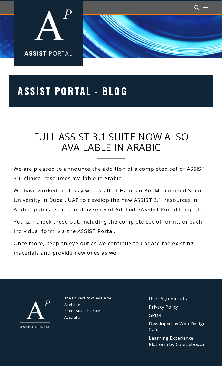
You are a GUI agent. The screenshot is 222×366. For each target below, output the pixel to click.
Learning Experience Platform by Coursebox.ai (176, 341)
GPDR (155, 315)
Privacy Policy (163, 307)
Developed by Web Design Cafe (177, 327)
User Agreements (168, 299)
